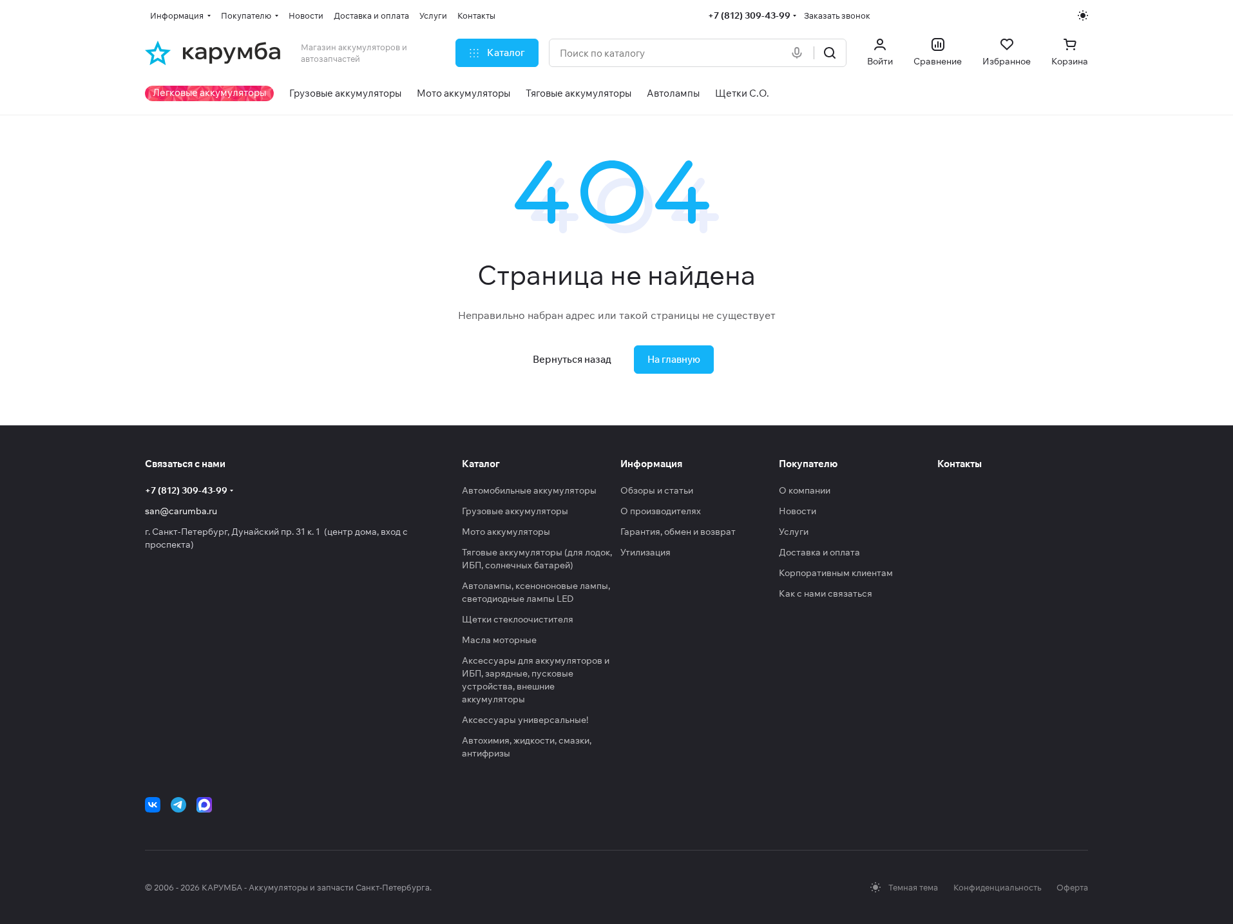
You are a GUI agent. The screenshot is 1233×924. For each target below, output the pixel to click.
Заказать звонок (837, 15)
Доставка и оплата (819, 552)
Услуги (793, 531)
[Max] (204, 805)
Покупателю (808, 463)
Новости (797, 511)
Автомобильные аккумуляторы (529, 490)
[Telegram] (178, 805)
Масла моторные (499, 640)
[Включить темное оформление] (1083, 15)
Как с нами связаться (825, 593)
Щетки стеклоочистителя (517, 619)
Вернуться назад (572, 359)
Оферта (1072, 887)
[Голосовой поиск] (799, 52)
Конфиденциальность (997, 887)
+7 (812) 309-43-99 (749, 15)
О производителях (660, 511)
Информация (651, 463)
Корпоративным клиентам (836, 573)
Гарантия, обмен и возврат (678, 531)
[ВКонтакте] (152, 805)
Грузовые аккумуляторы (515, 511)
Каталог (481, 463)
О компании (804, 490)
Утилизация (645, 552)
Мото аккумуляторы (506, 531)
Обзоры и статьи (656, 490)
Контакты (959, 463)
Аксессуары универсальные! (525, 720)
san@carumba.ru (181, 511)
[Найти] (830, 52)
